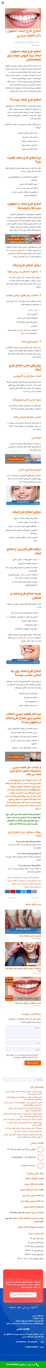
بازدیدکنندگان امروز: (37, 1242)
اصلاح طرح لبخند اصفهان (31, 877)
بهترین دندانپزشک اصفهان (26, 786)
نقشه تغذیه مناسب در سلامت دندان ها (28, 1131)
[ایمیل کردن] (34, 891)
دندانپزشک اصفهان (35, 884)
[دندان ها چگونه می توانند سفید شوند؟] (23, 989)
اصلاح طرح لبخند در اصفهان (28, 880)
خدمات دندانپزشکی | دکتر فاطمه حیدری (27, 42)
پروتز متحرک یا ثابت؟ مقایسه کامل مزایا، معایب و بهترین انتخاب (24, 1123)
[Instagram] (10, 3)
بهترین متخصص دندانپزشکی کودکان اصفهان (28, 1218)
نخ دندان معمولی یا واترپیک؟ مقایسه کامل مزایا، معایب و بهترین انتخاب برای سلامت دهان (22, 1135)
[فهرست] (2, 3)
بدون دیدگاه (35, 45)
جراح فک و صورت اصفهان (34, 1212)
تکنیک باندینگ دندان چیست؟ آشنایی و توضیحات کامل (22, 1119)
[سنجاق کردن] (12, 891)
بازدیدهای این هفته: (36, 1246)
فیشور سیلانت (25, 574)
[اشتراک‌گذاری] (28, 891)
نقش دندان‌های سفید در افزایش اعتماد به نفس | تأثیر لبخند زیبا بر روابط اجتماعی (23, 1103)
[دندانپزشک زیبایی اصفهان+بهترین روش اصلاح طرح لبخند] (23, 954)
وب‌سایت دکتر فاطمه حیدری (22, 637)
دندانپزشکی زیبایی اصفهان (33, 887)
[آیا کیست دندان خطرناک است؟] (23, 922)
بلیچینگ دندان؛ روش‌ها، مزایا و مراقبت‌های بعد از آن (23, 1128)
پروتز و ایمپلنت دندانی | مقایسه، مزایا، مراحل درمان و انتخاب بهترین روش (23, 1092)
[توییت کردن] (23, 891)
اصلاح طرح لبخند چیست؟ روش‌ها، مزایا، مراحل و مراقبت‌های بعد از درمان (25, 1109)
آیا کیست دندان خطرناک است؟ (30, 936)
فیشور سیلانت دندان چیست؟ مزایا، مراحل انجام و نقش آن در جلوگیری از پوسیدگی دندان (22, 1114)
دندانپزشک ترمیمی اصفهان (20, 884)
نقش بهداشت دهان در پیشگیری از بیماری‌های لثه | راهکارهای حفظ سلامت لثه (24, 1098)
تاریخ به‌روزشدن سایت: (35, 1258)
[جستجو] (16, 3)
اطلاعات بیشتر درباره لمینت (31, 391)
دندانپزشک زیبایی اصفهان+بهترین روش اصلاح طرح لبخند (23, 969)
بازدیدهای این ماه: (37, 1250)
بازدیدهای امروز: (38, 1238)
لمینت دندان (32, 310)
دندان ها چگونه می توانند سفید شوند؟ (28, 1003)
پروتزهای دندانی (24, 330)
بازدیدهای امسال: (37, 1254)
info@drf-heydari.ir (28, 1165)
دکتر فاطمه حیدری (18, 250)
